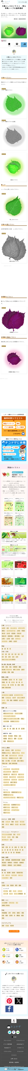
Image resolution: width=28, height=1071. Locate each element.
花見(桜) (13, 633)
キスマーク (14, 779)
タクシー (8, 875)
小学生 (13, 912)
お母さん (4, 703)
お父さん (21, 700)
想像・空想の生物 (6, 687)
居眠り (18, 912)
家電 (16, 885)
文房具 (11, 915)
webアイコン (6, 804)
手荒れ (15, 736)
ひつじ (13, 682)
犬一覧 (12, 685)
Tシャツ (4, 837)
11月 (13, 656)
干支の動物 (4, 679)
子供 (8, 700)
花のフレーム (6, 792)
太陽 (15, 847)
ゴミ (17, 902)
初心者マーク (6, 774)
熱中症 (5, 736)
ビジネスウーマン (18, 695)
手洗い (22, 718)
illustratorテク (7, 1047)
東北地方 (4, 862)
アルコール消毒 (18, 713)
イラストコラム (7, 1051)
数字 (21, 758)
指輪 (17, 837)
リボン (9, 837)
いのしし (4, 685)
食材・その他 (16, 669)
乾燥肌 (5, 738)
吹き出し (8, 750)
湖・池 (16, 849)
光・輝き (8, 760)
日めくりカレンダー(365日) (8, 659)
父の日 (8, 633)
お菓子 (22, 669)
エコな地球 (4, 902)
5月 (15, 654)
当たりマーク (12, 777)
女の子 (14, 697)
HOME (9, 45)
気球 (11, 877)
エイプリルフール (11, 630)
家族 (11, 700)
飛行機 (8, 872)
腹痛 (15, 738)
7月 (22, 654)
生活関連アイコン (15, 804)
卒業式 (23, 630)
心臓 (13, 728)
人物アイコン (6, 810)
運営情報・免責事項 (14, 1062)
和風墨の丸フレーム (8, 794)
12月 (17, 656)
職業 (3, 697)
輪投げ (12, 824)
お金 (8, 885)
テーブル (5, 891)
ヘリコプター (5, 877)
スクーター (14, 875)
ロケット (20, 875)
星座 (3, 925)
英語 (3, 760)
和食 (7, 667)
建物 (20, 885)
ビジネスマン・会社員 (7, 695)
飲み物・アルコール (7, 669)
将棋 (12, 821)
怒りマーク (21, 774)
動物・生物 (5, 677)
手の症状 (10, 736)
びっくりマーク (7, 771)
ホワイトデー (21, 628)
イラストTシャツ (20, 1040)
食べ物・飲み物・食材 (8, 664)
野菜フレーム (20, 797)
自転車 (13, 872)
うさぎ (20, 679)
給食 (3, 915)
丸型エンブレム (16, 752)
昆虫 (19, 685)
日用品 (3, 885)
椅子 (10, 891)
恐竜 (22, 685)
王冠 (11, 839)
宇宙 (22, 847)
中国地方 (4, 865)
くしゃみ (20, 738)
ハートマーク (6, 769)
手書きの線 (4, 763)
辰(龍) (3, 682)
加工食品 (4, 672)
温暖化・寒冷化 (6, 905)
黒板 (23, 912)
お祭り (3, 638)
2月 (6, 654)
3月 (9, 654)
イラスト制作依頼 (7, 1044)
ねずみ (10, 679)
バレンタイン (13, 628)
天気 (7, 847)
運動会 (18, 915)
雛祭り (3, 630)
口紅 (14, 834)
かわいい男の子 (21, 697)
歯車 (7, 755)
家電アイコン (6, 807)
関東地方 (10, 862)
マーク (5, 766)
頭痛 (4, 741)
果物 (12, 672)
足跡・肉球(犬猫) (13, 763)
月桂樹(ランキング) (13, 758)
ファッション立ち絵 (7, 834)
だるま (7, 925)
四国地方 (10, 865)
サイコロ (22, 821)
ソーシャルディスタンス (9, 716)
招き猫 (12, 925)
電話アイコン (6, 812)
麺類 (20, 667)
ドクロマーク (6, 779)
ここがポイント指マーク (9, 785)
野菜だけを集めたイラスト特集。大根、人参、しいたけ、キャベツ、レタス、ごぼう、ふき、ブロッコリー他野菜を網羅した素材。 (14, 540)
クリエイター (20, 1051)
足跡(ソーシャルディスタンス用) (11, 718)
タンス (11, 893)
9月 (6, 656)
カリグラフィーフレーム (9, 797)
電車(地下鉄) (20, 872)
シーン (3, 700)
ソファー (20, 891)
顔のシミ (10, 738)
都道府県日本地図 (15, 860)
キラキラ (5, 777)
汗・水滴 (13, 760)
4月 (12, 654)
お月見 (8, 638)
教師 (7, 915)
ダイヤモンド (5, 839)
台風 (3, 852)
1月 (3, 654)
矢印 (3, 755)
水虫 (20, 736)
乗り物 (4, 870)
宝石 (13, 837)
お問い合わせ (14, 1058)
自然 (3, 844)
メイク (18, 834)
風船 (3, 827)
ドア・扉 (5, 893)
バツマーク (21, 779)
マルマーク (6, 782)
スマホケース (20, 1047)
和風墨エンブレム (6, 752)
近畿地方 (21, 862)
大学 (9, 912)
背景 (12, 750)
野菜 (9, 672)
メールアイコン (15, 810)
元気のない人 (10, 741)
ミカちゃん (8, 697)
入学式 (18, 630)
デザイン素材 (6, 747)
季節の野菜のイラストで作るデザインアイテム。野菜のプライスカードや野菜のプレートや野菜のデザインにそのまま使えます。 (14, 554)
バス (3, 875)
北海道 (23, 860)
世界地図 (8, 860)
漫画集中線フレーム (16, 792)
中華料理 (15, 667)
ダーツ (7, 824)
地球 (3, 847)
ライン (22, 752)
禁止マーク (14, 774)
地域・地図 (5, 857)
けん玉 (16, 824)
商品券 (12, 885)
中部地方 (16, 862)
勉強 (22, 915)
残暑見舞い (10, 636)
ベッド (14, 891)
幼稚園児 (15, 700)
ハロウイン (18, 638)
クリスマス (4, 641)
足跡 (3, 750)
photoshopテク (20, 1044)
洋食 (10, 667)
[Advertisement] (14, 280)
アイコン (5, 802)
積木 (3, 824)
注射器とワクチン (14, 721)
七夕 (23, 636)
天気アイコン (14, 807)
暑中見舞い (17, 636)
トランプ (8, 821)
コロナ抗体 (6, 721)
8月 (3, 656)
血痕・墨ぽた (20, 760)
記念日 (15, 641)
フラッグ (20, 755)
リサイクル (11, 902)
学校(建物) (4, 912)
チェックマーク (15, 769)
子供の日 (19, 633)
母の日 (3, 633)
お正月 (3, 628)
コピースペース (13, 755)
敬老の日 (4, 636)
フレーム (5, 789)
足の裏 (22, 728)
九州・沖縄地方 (17, 865)
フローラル (4, 758)
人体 (4, 728)
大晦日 (10, 641)
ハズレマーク (20, 777)
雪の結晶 (18, 852)
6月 (19, 654)
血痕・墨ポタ (13, 782)
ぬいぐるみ (22, 824)
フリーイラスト (21, 2)
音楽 (3, 821)
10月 (9, 656)
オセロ (16, 821)
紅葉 (12, 638)
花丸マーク (15, 771)
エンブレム (18, 750)
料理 (3, 667)
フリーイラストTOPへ (14, 931)
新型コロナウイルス (8, 713)
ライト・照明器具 (18, 893)
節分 (8, 628)
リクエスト (14, 1055)
